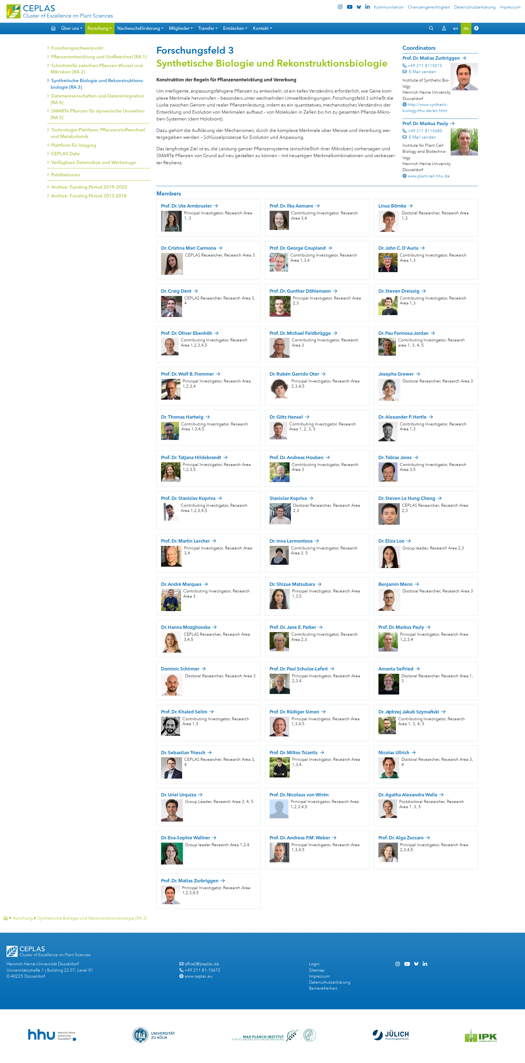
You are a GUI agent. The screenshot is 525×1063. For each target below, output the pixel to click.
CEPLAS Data (65, 153)
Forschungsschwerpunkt (77, 48)
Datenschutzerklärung (474, 7)
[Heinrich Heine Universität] (52, 1035)
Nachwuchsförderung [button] (138, 28)
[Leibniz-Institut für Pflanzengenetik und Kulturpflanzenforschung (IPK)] (481, 1035)
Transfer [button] (206, 28)
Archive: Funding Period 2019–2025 (89, 187)
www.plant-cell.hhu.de (429, 176)
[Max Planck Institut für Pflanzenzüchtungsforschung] (274, 1035)
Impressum (510, 7)
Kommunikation (389, 7)
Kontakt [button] (261, 28)
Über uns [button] (70, 28)
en (455, 28)
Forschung (23, 918)
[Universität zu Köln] (154, 1035)
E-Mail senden (421, 71)
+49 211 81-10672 (202, 970)
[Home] (5, 918)
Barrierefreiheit (323, 988)
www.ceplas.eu (198, 976)
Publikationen (65, 174)
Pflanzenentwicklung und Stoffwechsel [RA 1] (99, 56)
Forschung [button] (98, 28)
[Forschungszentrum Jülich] (390, 1035)
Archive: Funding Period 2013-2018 (89, 195)
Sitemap (316, 970)
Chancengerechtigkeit (429, 7)
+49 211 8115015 (425, 65)
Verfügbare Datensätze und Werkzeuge (93, 162)
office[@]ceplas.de (202, 964)
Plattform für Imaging (73, 145)
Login (314, 964)
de (466, 28)
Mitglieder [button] (179, 28)
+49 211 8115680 (425, 131)
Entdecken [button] (233, 28)
